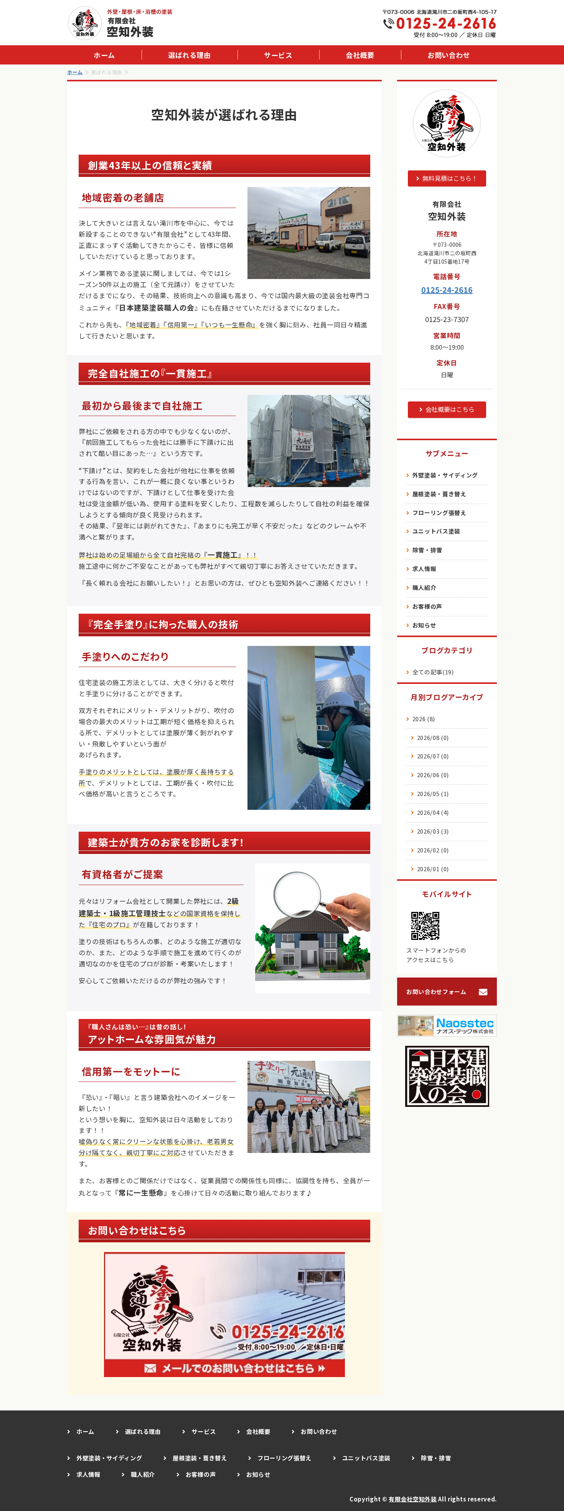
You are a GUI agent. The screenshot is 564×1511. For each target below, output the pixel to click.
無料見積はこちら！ (450, 178)
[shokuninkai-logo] (447, 1101)
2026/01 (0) (433, 869)
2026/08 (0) (433, 737)
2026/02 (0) (433, 850)
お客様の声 (427, 606)
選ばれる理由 (189, 55)
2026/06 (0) (433, 775)
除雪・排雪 (427, 550)
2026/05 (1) (433, 793)
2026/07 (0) (433, 756)
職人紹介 (424, 587)
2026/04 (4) (433, 812)
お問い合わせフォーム (436, 992)
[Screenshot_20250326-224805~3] (224, 1371)
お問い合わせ (448, 55)
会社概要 (360, 55)
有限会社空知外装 (413, 1499)
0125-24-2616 (447, 289)
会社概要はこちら (450, 409)
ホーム (104, 55)
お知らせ (424, 625)
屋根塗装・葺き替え (439, 494)
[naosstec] (447, 1030)
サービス (278, 55)
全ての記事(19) (433, 672)
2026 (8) (423, 719)
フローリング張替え (439, 513)
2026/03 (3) (433, 831)
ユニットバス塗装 (436, 531)
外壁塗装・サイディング (445, 475)
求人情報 (424, 569)
